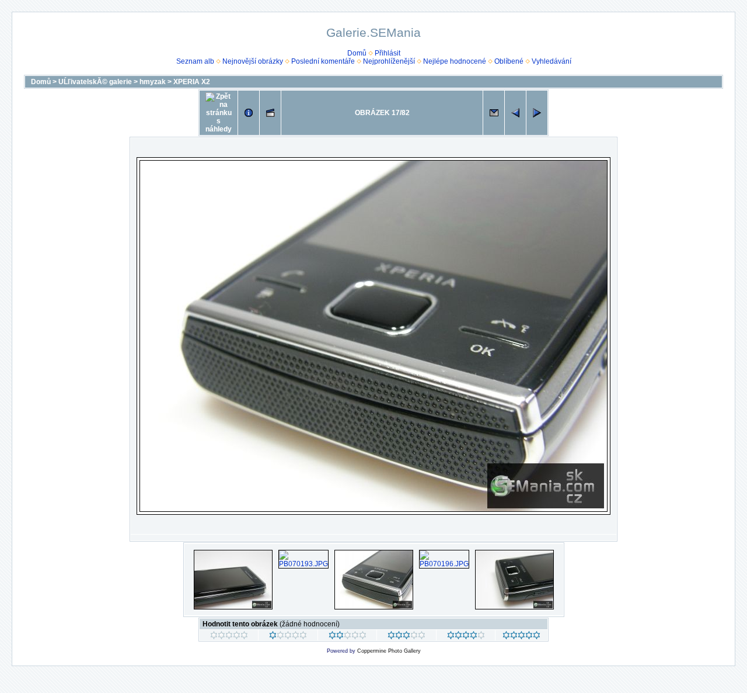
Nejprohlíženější (389, 61)
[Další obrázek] (536, 112)
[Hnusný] (229, 637)
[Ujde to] (347, 637)
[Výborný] (466, 637)
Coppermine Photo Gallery (389, 651)
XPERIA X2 (191, 82)
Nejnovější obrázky (252, 61)
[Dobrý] (406, 637)
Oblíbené (508, 61)
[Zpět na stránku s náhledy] (219, 113)
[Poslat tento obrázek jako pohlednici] (493, 112)
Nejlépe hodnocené (454, 61)
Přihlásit (387, 53)
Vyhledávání (551, 61)
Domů (356, 53)
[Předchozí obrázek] (515, 112)
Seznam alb (195, 61)
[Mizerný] (288, 637)
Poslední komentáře (323, 61)
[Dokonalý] (521, 637)
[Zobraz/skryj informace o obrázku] (248, 112)
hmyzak (152, 82)
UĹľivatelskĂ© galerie (95, 82)
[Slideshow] (270, 112)
